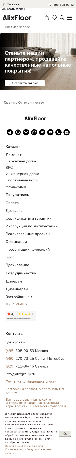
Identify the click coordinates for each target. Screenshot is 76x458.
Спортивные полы (22, 180)
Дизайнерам (17, 289)
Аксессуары (16, 186)
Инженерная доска (22, 173)
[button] (13, 9)
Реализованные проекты (28, 233)
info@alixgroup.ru (20, 374)
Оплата (12, 202)
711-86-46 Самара (27, 366)
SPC (9, 167)
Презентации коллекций (28, 249)
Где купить (15, 342)
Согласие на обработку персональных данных (35, 390)
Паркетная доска (21, 161)
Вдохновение (17, 265)
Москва (12, 4)
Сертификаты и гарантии (29, 218)
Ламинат (14, 154)
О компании (16, 241)
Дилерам (14, 281)
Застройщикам (19, 296)
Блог (10, 257)
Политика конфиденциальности (31, 381)
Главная (10, 102)
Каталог (13, 146)
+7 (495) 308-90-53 (61, 5)
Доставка (14, 210)
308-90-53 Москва (27, 350)
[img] (16, 17)
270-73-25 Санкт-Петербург (36, 358)
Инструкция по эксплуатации (32, 226)
